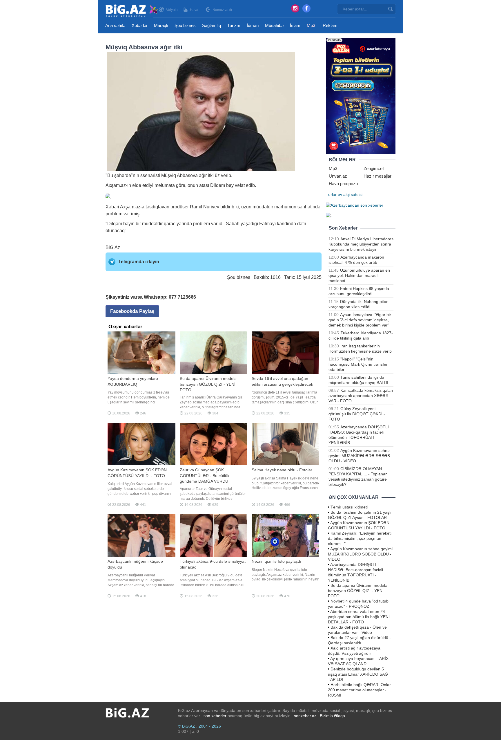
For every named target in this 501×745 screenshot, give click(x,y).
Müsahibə (274, 25)
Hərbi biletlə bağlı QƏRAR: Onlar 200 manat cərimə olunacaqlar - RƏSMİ (359, 689)
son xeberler (215, 715)
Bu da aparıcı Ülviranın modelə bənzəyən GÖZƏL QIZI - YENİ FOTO (357, 590)
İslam (295, 25)
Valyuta (172, 10)
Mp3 (311, 25)
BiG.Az (113, 247)
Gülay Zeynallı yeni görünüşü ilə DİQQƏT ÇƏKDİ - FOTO (356, 413)
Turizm (233, 25)
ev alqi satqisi (350, 194)
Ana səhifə (115, 25)
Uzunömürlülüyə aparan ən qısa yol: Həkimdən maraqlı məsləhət (359, 275)
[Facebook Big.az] (306, 8)
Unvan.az (338, 176)
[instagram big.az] (295, 8)
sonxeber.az (305, 715)
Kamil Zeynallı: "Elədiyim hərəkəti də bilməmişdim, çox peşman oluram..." (359, 538)
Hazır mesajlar (377, 176)
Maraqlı (161, 25)
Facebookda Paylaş (132, 311)
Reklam (330, 25)
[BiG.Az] (132, 10)
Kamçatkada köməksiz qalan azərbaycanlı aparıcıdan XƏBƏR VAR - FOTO (360, 395)
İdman (253, 25)
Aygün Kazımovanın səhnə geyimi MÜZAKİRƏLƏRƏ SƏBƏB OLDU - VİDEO (359, 455)
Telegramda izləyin (138, 261)
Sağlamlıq (211, 25)
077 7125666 (182, 297)
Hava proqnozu (343, 183)
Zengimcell (374, 168)
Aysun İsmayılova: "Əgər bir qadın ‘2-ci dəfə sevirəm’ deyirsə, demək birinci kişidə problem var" (359, 319)
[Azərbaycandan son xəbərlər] (354, 205)
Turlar (331, 194)
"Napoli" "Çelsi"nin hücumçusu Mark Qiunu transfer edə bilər (358, 364)
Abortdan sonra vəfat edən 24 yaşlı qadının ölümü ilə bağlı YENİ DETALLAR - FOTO (359, 616)
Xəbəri (112, 206)
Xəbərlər (140, 25)
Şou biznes (185, 25)
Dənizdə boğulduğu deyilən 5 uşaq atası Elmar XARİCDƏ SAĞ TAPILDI (358, 674)
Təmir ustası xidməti (349, 507)
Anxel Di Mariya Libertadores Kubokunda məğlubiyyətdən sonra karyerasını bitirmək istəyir (360, 244)
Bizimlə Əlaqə (332, 715)
